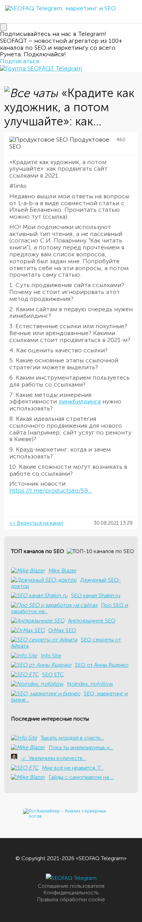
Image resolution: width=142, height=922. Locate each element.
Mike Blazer (63, 570)
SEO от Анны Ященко (102, 665)
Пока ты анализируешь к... (81, 747)
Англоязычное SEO (91, 620)
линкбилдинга (80, 401)
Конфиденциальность (71, 892)
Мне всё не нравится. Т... (72, 767)
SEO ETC (53, 674)
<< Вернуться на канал (36, 523)
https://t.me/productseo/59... (50, 490)
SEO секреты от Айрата (66, 642)
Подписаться (19, 61)
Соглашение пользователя (71, 886)
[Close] (3, 27)
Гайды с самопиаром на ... (81, 777)
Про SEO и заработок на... (69, 608)
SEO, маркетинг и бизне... (69, 696)
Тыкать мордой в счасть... (72, 737)
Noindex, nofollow (90, 684)
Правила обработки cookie (71, 899)
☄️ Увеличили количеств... (53, 758)
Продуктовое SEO (59, 143)
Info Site (51, 655)
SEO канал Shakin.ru (95, 595)
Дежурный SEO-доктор (66, 583)
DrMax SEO (62, 630)
